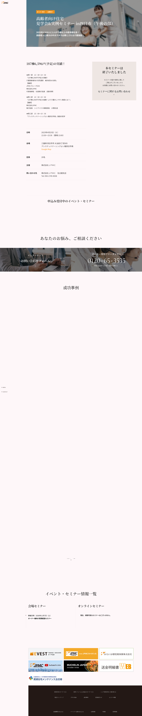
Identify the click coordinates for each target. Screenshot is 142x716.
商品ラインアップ (59, 697)
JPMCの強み (74, 697)
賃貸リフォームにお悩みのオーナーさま (84, 692)
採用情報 (115, 711)
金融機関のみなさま (58, 711)
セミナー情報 (112, 697)
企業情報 (93, 711)
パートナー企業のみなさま (77, 711)
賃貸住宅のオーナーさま (60, 692)
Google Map (46, 149)
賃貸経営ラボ (98, 697)
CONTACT (5, 392)
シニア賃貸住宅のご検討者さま (108, 692)
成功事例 (86, 697)
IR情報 (104, 711)
